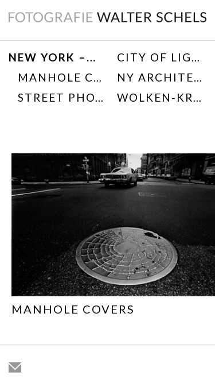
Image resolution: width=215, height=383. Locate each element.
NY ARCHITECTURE (162, 77)
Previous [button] (17, 250)
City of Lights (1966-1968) (162, 57)
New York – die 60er (54, 57)
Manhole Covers (61, 77)
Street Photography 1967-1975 (61, 97)
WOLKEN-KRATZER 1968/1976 (162, 97)
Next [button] (198, 250)
